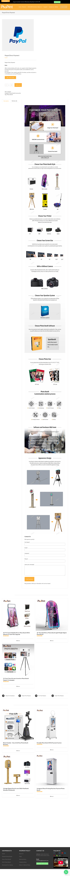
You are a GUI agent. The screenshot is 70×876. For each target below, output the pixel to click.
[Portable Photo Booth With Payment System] (52, 724)
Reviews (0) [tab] (14, 101)
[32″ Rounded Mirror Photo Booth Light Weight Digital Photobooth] (52, 614)
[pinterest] (54, 855)
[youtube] (62, 853)
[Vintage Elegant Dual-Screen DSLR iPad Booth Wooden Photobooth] (18, 770)
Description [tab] (6, 101)
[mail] (62, 855)
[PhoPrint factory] (7, 5)
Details (18, 640)
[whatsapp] (59, 855)
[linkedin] (65, 853)
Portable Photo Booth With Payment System (49, 743)
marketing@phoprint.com (42, 859)
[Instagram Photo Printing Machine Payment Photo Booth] (52, 770)
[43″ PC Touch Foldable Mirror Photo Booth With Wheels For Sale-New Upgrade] (18, 614)
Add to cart (18, 85)
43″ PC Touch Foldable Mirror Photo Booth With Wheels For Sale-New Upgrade (16, 633)
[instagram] (59, 853)
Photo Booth (10, 94)
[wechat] (57, 855)
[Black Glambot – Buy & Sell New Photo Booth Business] (18, 724)
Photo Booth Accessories (15, 93)
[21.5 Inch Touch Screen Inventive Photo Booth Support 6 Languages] (18, 660)
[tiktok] (57, 853)
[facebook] (54, 853)
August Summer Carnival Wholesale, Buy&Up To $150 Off (26, 1)
